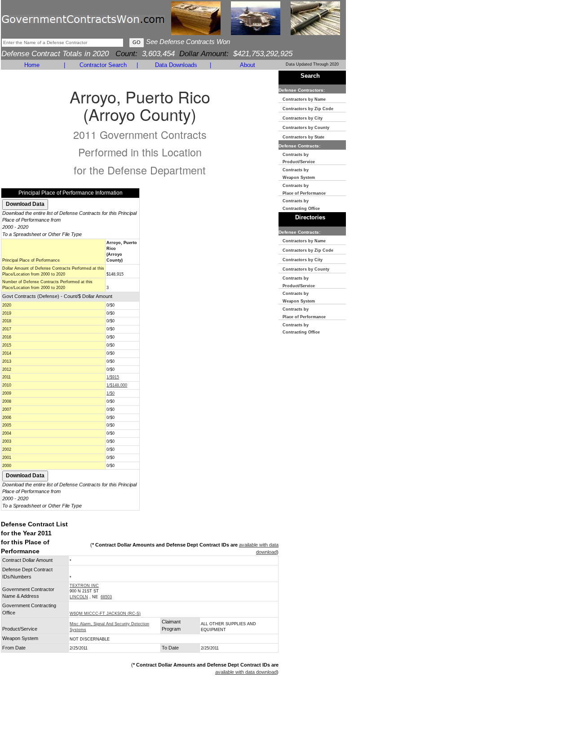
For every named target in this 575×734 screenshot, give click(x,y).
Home (32, 65)
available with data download (246, 672)
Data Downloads (176, 65)
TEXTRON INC (84, 585)
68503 (106, 597)
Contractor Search (103, 65)
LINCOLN (79, 597)
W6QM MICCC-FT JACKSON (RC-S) (105, 613)
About (247, 65)
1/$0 (110, 393)
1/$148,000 (116, 385)
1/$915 (112, 377)
